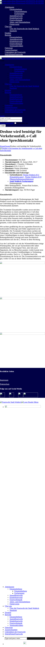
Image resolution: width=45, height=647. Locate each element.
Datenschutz (4, 384)
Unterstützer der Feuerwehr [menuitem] (15, 632)
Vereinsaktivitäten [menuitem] (16, 625)
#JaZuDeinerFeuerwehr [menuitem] (14, 634)
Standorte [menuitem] (13, 610)
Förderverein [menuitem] (14, 604)
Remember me (22, 123)
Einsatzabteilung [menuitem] (16, 589)
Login (2, 116)
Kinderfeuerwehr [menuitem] (16, 597)
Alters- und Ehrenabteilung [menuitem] (20, 602)
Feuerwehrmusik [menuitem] (16, 600)
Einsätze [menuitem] (8, 612)
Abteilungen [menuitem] (9, 587)
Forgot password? (7, 123)
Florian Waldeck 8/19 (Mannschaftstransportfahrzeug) (25, 178)
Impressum (4, 380)
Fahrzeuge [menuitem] (9, 628)
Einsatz (7, 146)
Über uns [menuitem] (8, 606)
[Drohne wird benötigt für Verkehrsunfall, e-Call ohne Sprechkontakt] (22, 151)
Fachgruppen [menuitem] (19, 593)
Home (2, 146)
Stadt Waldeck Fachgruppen (21, 181)
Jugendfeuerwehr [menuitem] (16, 595)
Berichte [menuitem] (8, 615)
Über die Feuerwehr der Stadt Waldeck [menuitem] (24, 608)
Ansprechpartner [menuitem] (11, 630)
